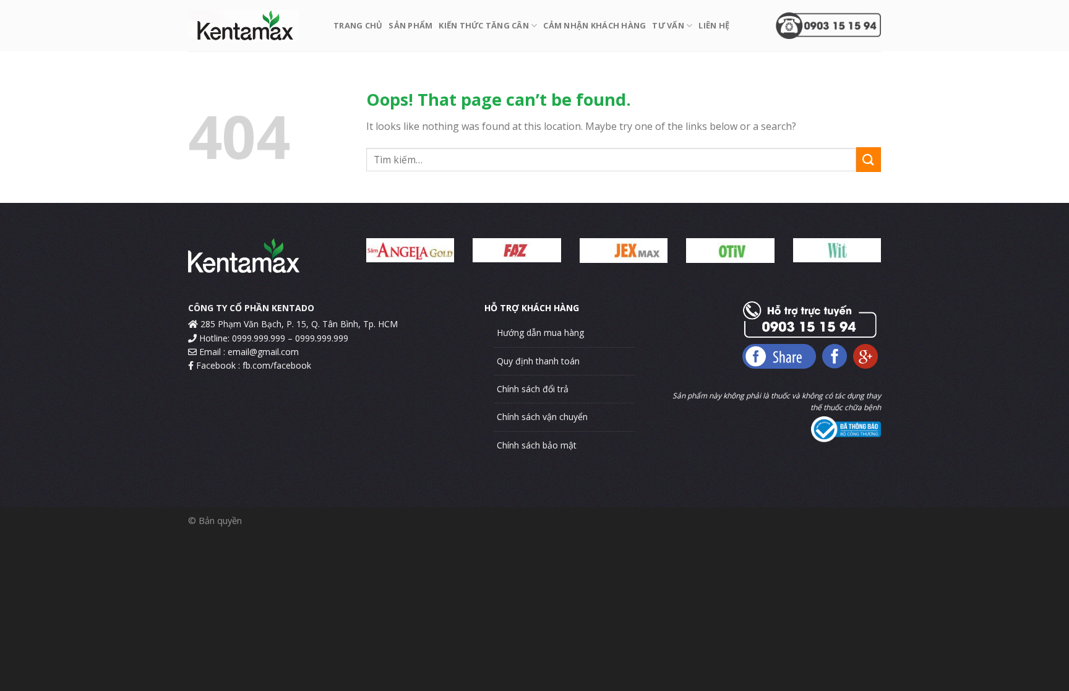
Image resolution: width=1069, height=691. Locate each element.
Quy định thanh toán (538, 361)
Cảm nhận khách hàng (594, 25)
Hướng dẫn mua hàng (540, 332)
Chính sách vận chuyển (542, 417)
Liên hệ (713, 25)
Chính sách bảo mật (537, 445)
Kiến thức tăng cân (484, 25)
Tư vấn (668, 25)
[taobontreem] (251, 25)
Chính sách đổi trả (533, 389)
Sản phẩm (410, 25)
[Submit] (868, 159)
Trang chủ (357, 25)
